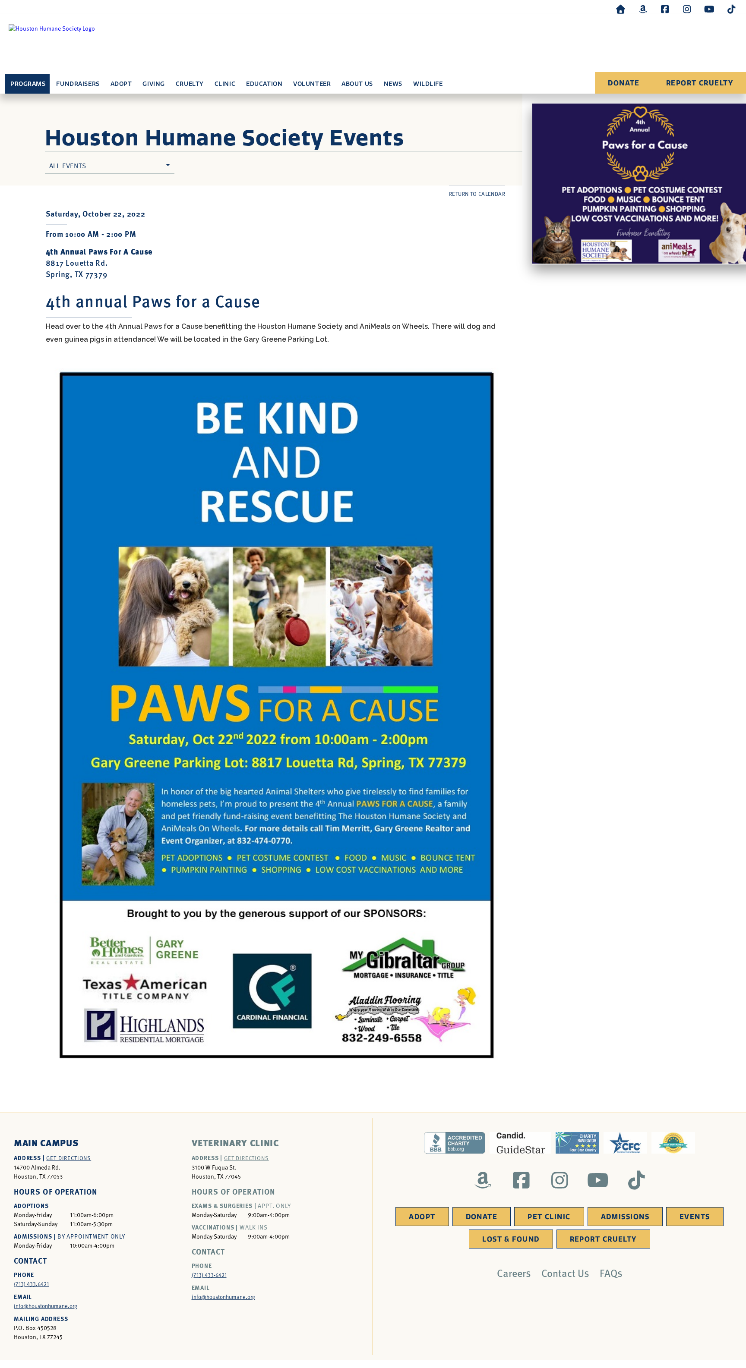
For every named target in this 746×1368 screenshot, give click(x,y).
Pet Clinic (549, 1217)
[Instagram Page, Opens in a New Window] (687, 9)
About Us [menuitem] (357, 84)
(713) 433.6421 (31, 1284)
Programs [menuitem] (27, 84)
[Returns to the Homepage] (621, 9)
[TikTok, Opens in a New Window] (731, 9)
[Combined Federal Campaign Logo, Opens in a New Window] (625, 1143)
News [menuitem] (393, 84)
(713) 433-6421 (209, 1275)
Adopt (422, 1217)
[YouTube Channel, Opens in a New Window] (709, 9)
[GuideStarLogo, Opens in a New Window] (520, 1143)
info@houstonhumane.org (45, 1306)
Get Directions (68, 1158)
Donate (624, 83)
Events (695, 1217)
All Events (67, 165)
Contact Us (565, 1272)
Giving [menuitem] (153, 84)
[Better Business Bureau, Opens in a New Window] (455, 1143)
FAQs (611, 1272)
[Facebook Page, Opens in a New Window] (665, 9)
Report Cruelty (699, 83)
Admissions (625, 1217)
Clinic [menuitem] (225, 84)
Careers (514, 1272)
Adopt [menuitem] (121, 84)
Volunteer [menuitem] (312, 84)
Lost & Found (510, 1239)
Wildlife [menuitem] (428, 84)
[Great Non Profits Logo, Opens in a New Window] (673, 1143)
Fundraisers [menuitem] (77, 84)
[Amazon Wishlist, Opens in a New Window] (643, 9)
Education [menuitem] (264, 84)
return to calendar (477, 194)
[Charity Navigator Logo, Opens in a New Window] (577, 1143)
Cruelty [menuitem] (190, 84)
